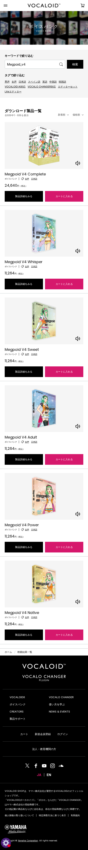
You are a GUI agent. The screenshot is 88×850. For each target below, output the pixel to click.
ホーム (8, 651)
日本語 (22, 81)
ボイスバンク (18, 704)
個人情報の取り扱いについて (19, 815)
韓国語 (62, 81)
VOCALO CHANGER (61, 697)
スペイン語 (34, 81)
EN (49, 775)
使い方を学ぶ (57, 704)
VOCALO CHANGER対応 (42, 86)
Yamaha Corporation (28, 840)
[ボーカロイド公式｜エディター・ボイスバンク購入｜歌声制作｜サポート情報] (44, 668)
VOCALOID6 (17, 697)
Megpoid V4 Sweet (22, 349)
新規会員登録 (43, 734)
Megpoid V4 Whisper (24, 261)
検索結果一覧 (24, 651)
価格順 (76, 114)
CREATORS (17, 711)
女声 (14, 81)
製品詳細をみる (23, 196)
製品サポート (18, 718)
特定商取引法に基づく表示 (52, 815)
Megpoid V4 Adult (21, 437)
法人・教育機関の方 (44, 749)
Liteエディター (13, 91)
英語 (44, 81)
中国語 (53, 81)
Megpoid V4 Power (22, 524)
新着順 (61, 114)
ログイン (62, 734)
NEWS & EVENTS (59, 711)
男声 (7, 81)
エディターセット (68, 86)
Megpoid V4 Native (22, 612)
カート (24, 734)
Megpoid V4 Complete (25, 174)
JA (39, 775)
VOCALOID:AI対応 (15, 86)
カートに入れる (64, 196)
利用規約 (75, 815)
